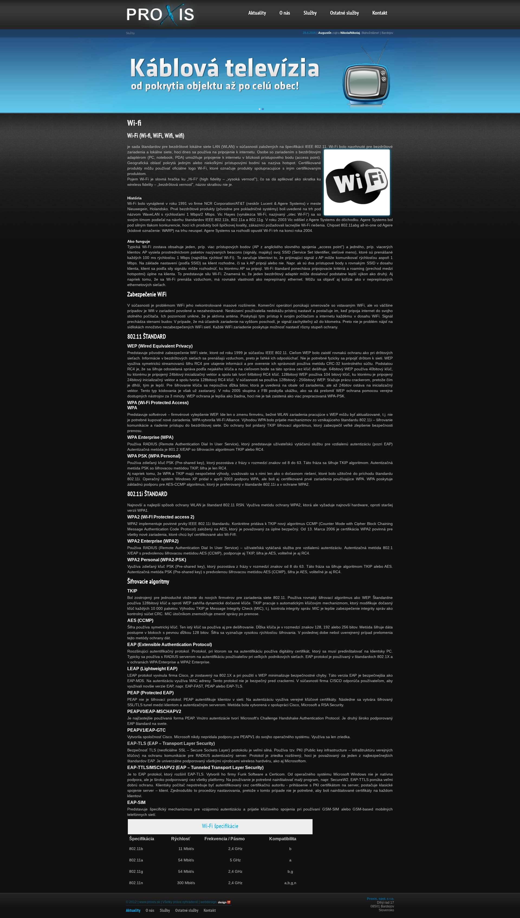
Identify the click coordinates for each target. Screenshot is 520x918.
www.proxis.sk (149, 902)
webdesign (208, 902)
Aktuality (257, 13)
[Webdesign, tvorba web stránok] (223, 902)
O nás (285, 13)
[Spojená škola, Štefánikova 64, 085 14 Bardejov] (168, 26)
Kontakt (379, 13)
